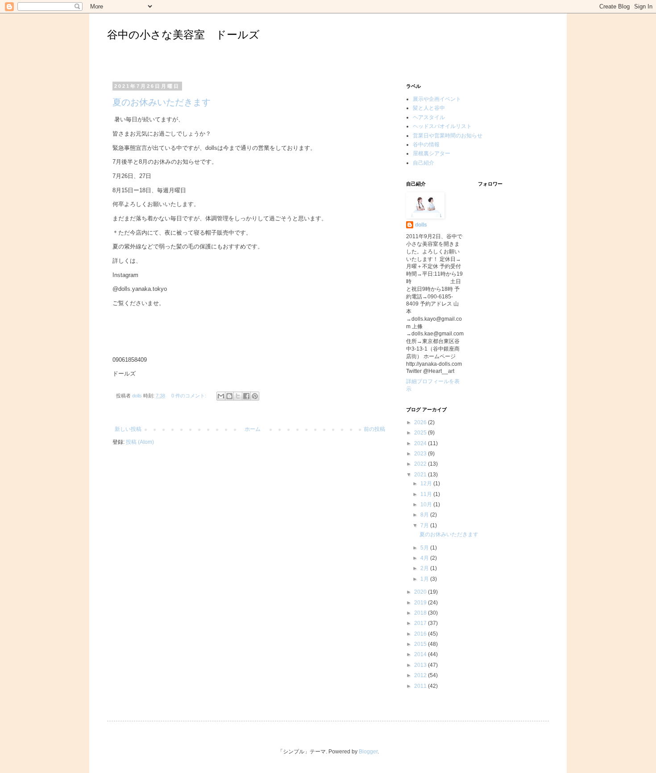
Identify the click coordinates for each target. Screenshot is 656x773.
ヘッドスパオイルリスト (442, 126)
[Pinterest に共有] (254, 396)
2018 (421, 613)
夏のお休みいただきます (161, 102)
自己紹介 (423, 163)
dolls (421, 225)
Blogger (368, 751)
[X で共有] (237, 396)
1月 (425, 579)
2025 (421, 433)
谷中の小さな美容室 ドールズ (183, 35)
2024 (421, 443)
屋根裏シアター (431, 153)
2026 (421, 422)
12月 (426, 483)
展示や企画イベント (437, 99)
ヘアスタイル (429, 117)
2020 (421, 592)
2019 (421, 602)
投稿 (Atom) (140, 442)
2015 (421, 644)
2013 (421, 665)
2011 (421, 686)
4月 (425, 558)
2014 (421, 654)
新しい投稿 (128, 429)
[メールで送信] (220, 396)
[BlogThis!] (229, 396)
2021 (421, 474)
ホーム (253, 429)
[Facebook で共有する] (246, 396)
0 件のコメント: (189, 395)
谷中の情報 (426, 144)
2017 (421, 623)
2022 (421, 464)
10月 (426, 504)
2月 (425, 568)
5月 (425, 548)
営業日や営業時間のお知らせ (447, 135)
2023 (421, 454)
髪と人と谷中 (429, 108)
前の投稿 (374, 429)
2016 (421, 634)
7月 (425, 525)
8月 (425, 515)
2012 (421, 675)
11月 (426, 494)
